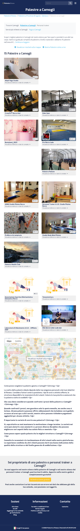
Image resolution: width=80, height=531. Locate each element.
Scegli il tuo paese (22, 528)
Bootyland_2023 (11, 142)
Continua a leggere (22, 42)
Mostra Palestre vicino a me (55, 47)
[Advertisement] (59, 73)
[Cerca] (70, 3)
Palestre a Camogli (28, 25)
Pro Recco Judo (48, 142)
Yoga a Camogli (35, 30)
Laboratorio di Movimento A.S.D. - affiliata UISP (21, 329)
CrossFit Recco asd (12, 113)
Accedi (15, 509)
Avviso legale (40, 509)
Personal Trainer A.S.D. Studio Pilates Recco (56, 205)
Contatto (65, 507)
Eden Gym (46, 113)
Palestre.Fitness (10, 16)
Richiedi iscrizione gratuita (40, 479)
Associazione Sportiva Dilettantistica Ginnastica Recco (19, 298)
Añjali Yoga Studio (11, 81)
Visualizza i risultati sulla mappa (28, 47)
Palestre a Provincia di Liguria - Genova (33, 16)
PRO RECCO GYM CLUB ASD (52, 328)
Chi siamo (15, 507)
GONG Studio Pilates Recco (15, 204)
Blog (15, 515)
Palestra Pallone (48, 172)
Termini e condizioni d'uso (40, 507)
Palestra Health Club (12, 265)
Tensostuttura (47, 297)
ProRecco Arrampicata (13, 235)
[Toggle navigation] (75, 3)
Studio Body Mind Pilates (51, 235)
